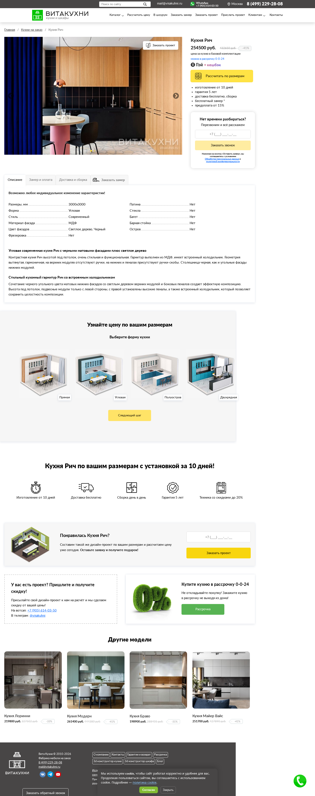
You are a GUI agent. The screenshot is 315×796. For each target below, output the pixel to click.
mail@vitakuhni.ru (169, 3)
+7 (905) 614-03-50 (42, 610)
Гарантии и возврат (139, 754)
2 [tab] (94, 151)
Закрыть (168, 790)
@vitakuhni (37, 615)
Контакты (118, 754)
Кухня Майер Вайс (207, 716)
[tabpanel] (93, 96)
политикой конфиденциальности (223, 161)
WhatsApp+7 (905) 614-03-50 (207, 4)
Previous (11, 96)
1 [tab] (91, 151)
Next (175, 96)
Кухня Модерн (79, 716)
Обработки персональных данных (222, 158)
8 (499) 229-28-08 (265, 4)
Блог (160, 761)
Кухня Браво (140, 716)
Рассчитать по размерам (225, 76)
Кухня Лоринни (17, 716)
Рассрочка (202, 609)
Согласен (148, 790)
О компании (100, 754)
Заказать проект (164, 45)
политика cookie (144, 782)
